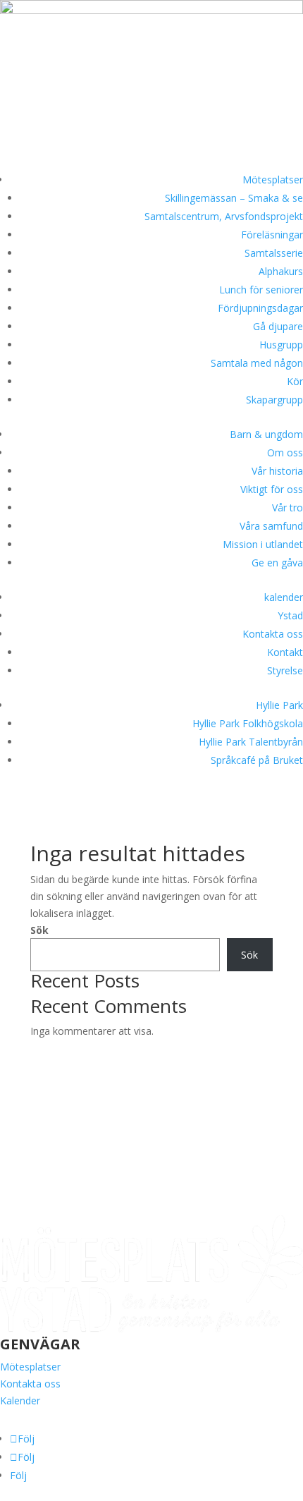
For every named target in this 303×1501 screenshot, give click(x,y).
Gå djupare (278, 326)
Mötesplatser (272, 179)
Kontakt (285, 652)
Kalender (20, 1400)
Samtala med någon (257, 363)
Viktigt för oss (271, 489)
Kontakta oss (272, 633)
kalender (283, 597)
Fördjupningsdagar (260, 308)
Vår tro (287, 507)
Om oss (285, 452)
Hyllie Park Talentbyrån (251, 741)
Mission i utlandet (263, 544)
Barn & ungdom (266, 434)
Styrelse (285, 670)
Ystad (290, 615)
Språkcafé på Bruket (257, 760)
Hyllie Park (279, 705)
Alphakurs (281, 271)
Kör (295, 381)
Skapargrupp (274, 399)
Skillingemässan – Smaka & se (234, 198)
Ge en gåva (277, 562)
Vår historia (277, 471)
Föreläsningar (272, 234)
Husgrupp (281, 344)
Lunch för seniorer (261, 289)
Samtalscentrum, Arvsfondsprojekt (223, 216)
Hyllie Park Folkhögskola (247, 723)
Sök (39, 930)
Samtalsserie (274, 253)
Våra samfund (271, 526)
